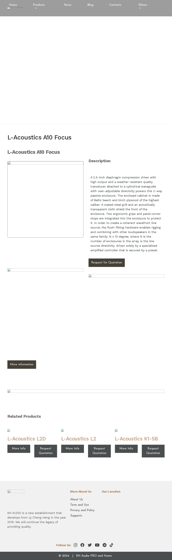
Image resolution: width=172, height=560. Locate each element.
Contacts (115, 5)
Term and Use (79, 505)
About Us (76, 499)
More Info (19, 448)
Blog (90, 5)
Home (13, 5)
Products (39, 5)
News (67, 5)
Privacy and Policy (82, 510)
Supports (76, 515)
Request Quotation (46, 451)
